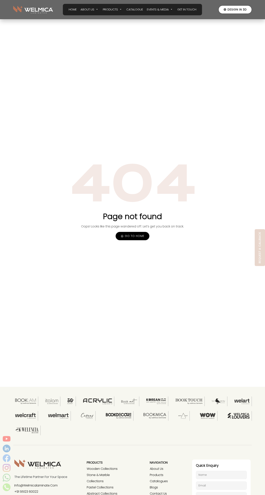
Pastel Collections (100, 487)
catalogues (159, 481)
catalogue (134, 9)
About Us (156, 468)
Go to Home (134, 236)
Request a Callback (260, 247)
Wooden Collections (102, 468)
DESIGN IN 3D (237, 9)
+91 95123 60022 (26, 491)
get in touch (186, 9)
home (73, 9)
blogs (154, 487)
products (156, 475)
